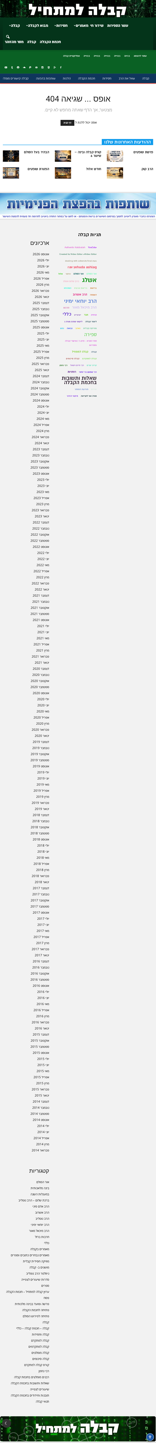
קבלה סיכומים (40, 1359)
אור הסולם (42, 1182)
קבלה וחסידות (40, 1334)
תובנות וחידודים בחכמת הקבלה (30, 1395)
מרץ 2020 (42, 723)
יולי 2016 (43, 992)
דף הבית (67, 123)
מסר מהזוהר (14, 41)
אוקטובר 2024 (40, 388)
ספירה (90, 334)
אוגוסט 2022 (41, 547)
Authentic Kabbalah (75, 247)
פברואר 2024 (40, 437)
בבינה (127, 55)
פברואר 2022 (40, 583)
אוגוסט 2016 (41, 986)
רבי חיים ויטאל (77, 365)
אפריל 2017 (41, 937)
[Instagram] (42, 67)
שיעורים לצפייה (39, 1389)
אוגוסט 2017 (41, 912)
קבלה (31, 41)
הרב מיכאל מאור (39, 1231)
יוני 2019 (43, 778)
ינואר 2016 (42, 1028)
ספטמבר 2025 (39, 321)
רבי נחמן (44, 1371)
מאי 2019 (43, 784)
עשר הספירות (117, 25)
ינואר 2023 (42, 516)
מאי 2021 (43, 638)
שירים (94, 389)
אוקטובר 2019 (40, 754)
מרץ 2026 (42, 284)
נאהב (77, 328)
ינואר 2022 (42, 589)
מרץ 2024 (42, 431)
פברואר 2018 (40, 876)
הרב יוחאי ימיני (40, 1225)
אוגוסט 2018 (41, 839)
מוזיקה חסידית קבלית (36, 1261)
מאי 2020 (43, 711)
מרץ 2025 (42, 358)
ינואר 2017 (42, 955)
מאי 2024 (43, 419)
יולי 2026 (43, 260)
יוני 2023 (43, 486)
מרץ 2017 (42, 943)
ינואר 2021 (42, 662)
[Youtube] (6, 67)
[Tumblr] (12, 67)
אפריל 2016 (41, 1010)
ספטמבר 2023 (39, 467)
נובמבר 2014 (40, 1107)
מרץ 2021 (42, 650)
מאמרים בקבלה (39, 1249)
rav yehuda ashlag (82, 267)
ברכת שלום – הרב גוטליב (33, 1200)
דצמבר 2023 (41, 449)
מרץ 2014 (42, 1144)
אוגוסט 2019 (41, 766)
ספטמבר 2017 (39, 906)
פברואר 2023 (40, 510)
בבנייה (117, 55)
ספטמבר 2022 (39, 541)
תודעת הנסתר (81, 389)
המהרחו (67, 288)
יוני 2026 (43, 266)
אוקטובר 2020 (40, 681)
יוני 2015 (43, 1065)
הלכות (67, 78)
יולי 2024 (43, 406)
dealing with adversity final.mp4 (81, 261)
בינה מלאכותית (40, 1188)
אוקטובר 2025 (40, 315)
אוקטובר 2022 (40, 534)
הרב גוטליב (42, 1218)
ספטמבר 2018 (39, 833)
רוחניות (72, 372)
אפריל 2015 (41, 1077)
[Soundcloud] (24, 67)
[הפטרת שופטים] (11, 173)
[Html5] (49, 67)
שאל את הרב (127, 78)
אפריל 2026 (41, 278)
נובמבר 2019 (40, 748)
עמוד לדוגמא (140, 55)
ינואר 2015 (42, 1095)
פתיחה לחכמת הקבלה (35, 1310)
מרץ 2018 (42, 870)
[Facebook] (61, 67)
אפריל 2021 (41, 644)
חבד (86, 314)
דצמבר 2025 (41, 303)
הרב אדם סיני (40, 1206)
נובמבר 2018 (40, 821)
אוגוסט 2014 (41, 1120)
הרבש (66, 307)
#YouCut (92, 247)
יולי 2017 (43, 918)
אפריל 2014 (41, 1138)
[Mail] (36, 67)
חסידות (62, 25)
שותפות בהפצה (45, 78)
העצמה (93, 294)
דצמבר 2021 (41, 595)
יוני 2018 (43, 851)
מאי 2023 (43, 492)
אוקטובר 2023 (40, 461)
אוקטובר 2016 (40, 973)
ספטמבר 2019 (39, 760)
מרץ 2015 (42, 1083)
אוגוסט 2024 (41, 400)
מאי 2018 (43, 858)
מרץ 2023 (42, 504)
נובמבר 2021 (40, 601)
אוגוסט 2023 (41, 473)
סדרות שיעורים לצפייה (35, 1279)
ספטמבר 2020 (39, 687)
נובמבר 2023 (40, 455)
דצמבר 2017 (41, 888)
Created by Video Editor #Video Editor (78, 254)
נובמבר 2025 (40, 309)
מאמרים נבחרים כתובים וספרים (30, 1255)
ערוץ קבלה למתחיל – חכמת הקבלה (27, 1292)
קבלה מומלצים (40, 1353)
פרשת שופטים (143, 152)
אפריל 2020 (41, 717)
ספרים (45, 1285)
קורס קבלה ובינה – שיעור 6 (88, 154)
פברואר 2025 (40, 364)
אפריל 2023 (41, 498)
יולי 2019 (43, 772)
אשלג (89, 280)
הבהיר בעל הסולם (36, 152)
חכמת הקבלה (50, 41)
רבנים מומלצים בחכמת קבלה (31, 1377)
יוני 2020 (43, 705)
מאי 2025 (43, 345)
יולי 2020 (43, 699)
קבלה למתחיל (80, 351)
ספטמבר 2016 (39, 979)
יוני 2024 (43, 412)
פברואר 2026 (40, 291)
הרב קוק (147, 169)
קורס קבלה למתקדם (36, 1365)
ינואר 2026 (42, 297)
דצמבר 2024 (41, 376)
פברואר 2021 (40, 656)
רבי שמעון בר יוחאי (88, 372)
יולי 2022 (43, 553)
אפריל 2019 (41, 790)
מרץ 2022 (42, 577)
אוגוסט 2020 (41, 693)
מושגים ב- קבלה (39, 1267)
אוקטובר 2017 (40, 900)
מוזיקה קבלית (90, 328)
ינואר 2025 (42, 370)
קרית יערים (92, 365)
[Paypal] (30, 67)
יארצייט (77, 315)
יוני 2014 (43, 1132)
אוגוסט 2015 (41, 1053)
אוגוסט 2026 (41, 254)
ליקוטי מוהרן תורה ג (73, 321)
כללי (46, 1243)
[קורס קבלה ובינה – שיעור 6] (63, 156)
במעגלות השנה (39, 1194)
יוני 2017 (43, 925)
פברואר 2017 (40, 949)
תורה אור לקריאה (89, 396)
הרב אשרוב (42, 1212)
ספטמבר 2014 (39, 1114)
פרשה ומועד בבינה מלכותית (32, 1304)
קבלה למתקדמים (38, 1346)
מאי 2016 (43, 1004)
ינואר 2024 (42, 443)
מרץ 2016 (42, 1016)
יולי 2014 (43, 1126)
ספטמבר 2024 (39, 394)
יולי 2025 (43, 333)
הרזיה (94, 315)
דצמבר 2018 (41, 815)
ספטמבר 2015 (39, 1047)
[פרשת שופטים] (115, 156)
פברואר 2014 (40, 1150)
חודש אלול (93, 169)
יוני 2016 (43, 998)
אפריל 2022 (41, 571)
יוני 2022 (43, 559)
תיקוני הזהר (72, 396)
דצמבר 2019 (41, 742)
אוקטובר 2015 (40, 1040)
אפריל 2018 (41, 864)
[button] (8, 34)
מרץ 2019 (42, 797)
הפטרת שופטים (38, 169)
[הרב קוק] (115, 173)
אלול (60, 274)
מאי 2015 (43, 1071)
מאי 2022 (43, 565)
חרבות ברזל (42, 1237)
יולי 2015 (43, 1059)
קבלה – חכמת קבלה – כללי (32, 1328)
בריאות (93, 288)
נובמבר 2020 (40, 675)
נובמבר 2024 (40, 382)
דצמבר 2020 (41, 669)
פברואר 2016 (40, 1022)
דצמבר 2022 (41, 522)
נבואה (70, 328)
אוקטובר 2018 (40, 827)
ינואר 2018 (42, 882)
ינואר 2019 (42, 809)
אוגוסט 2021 (41, 620)
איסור (68, 274)
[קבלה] (78, 8)
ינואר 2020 (42, 736)
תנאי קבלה (42, 1401)
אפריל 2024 (41, 425)
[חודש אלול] (63, 173)
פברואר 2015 (40, 1089)
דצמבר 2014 (41, 1101)
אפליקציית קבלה (71, 55)
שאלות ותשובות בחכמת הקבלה (30, 1383)
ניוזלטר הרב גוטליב (37, 1273)
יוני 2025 (43, 339)
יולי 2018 (43, 845)
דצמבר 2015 (41, 1034)
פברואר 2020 (40, 729)
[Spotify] (18, 67)
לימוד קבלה (91, 321)
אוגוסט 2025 (41, 327)
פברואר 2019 (40, 803)
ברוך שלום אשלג (71, 281)
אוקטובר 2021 (40, 608)
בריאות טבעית (80, 288)
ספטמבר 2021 (39, 614)
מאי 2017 (43, 931)
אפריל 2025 (41, 352)
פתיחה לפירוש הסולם (36, 1316)
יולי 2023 (43, 480)
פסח (46, 1298)
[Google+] (55, 67)
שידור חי (97, 25)
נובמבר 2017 (40, 894)
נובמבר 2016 (40, 967)
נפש (62, 328)
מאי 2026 (43, 272)
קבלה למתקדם (40, 1340)
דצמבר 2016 (41, 961)
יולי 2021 (43, 626)
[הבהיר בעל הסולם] (11, 156)
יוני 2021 (43, 632)
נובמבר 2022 (40, 528)
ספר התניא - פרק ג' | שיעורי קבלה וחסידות (81, 343)
